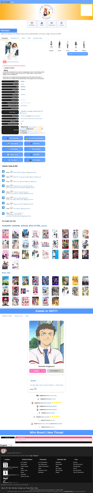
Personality (59, 464)
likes (8, 172)
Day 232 (5, 477)
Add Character (11, 61)
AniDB (22, 121)
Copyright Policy (68, 491)
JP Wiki (33, 118)
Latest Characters (43, 466)
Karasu (10, 482)
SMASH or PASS (7, 316)
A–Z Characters (42, 462)
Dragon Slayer (45, 423)
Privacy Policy (30, 488)
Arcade (62, 25)
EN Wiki (29, 118)
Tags (22, 468)
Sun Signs (58, 468)
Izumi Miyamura (36, 177)
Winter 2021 (6, 273)
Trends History (38, 118)
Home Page (24, 118)
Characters (51, 25)
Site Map (14, 488)
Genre (75, 468)
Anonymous (21, 437)
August (5, 462)
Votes (23, 38)
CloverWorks (24, 105)
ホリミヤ (23, 100)
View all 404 (13, 166)
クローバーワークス (26, 103)
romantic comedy (26, 111)
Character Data (37, 38)
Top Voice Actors (78, 464)
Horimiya (23, 94)
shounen (24, 113)
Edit (4, 61)
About (3, 488)
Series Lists (24, 470)
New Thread (55, 432)
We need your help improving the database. (15, 65)
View (19, 442)
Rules (36, 488)
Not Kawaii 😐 (55, 371)
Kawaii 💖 (37, 371)
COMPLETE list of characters (77, 54)
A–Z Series (24, 462)
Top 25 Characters (78, 472)
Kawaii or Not (18, 316)
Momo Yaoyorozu (13, 467)
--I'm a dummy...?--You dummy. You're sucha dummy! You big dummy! (15, 214)
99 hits (13, 31)
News (22, 472)
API (7, 488)
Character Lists (42, 470)
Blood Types (59, 470)
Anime (42, 25)
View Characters (35, 116)
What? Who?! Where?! (20, 172)
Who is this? (22, 440)
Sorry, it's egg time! (19, 181)
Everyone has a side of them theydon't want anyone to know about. (19, 186)
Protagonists (76, 466)
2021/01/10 (23, 116)
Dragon (54, 399)
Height (57, 472)
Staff (29, 38)
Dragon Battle (53, 395)
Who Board (37, 432)
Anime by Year (25, 476)
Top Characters (42, 464)
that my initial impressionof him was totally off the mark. (17, 198)
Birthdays (32, 25)
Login (30, 455)
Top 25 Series (77, 470)
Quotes (33, 381)
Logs (17, 61)
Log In (12, 2)
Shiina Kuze (59, 385)
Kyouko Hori (32, 172)
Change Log (21, 488)
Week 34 (5, 470)
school (35, 111)
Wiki (10, 488)
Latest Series (24, 466)
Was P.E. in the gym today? (21, 177)
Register (36, 455)
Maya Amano (12, 475)
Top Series (24, 464)
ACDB (6, 2)
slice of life (34, 225)
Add (17, 112)
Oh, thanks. (17, 208)
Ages (57, 466)
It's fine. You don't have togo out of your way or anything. (17, 192)
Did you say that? (19, 204)
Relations (58, 462)
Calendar (23, 474)
